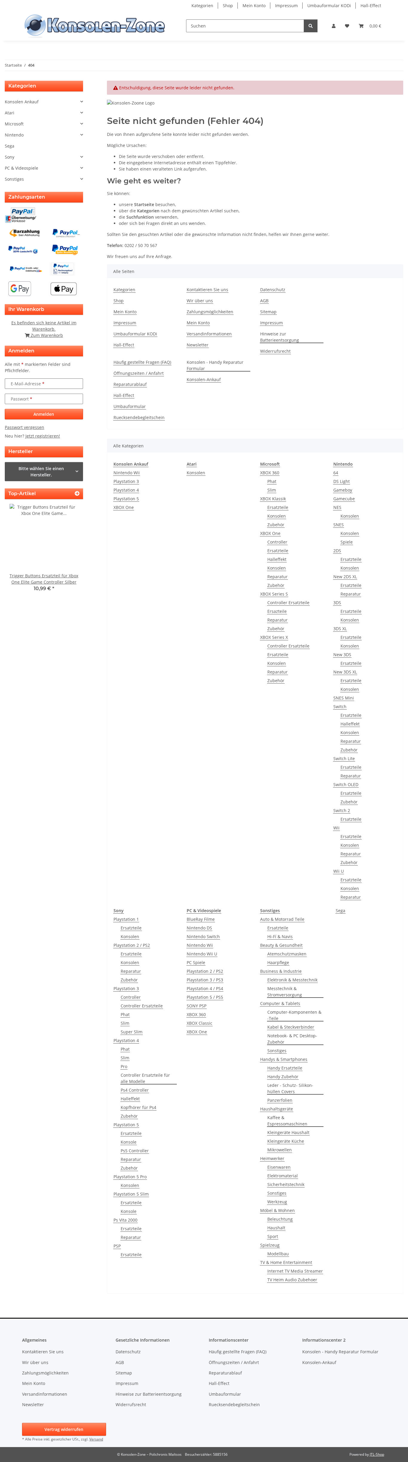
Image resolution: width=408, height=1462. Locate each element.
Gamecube (344, 498)
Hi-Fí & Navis (280, 936)
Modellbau (278, 1254)
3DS (337, 602)
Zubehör (275, 524)
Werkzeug (277, 1202)
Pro (124, 1066)
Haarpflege (278, 962)
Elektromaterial (282, 1176)
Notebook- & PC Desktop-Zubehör (292, 1039)
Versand (96, 1439)
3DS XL (340, 628)
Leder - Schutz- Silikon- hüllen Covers (290, 1088)
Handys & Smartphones (283, 1059)
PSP (117, 1246)
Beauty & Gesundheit (281, 945)
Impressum (286, 5)
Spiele (346, 542)
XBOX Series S (274, 594)
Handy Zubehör (282, 1076)
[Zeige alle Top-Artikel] (77, 493)
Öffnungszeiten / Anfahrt (138, 373)
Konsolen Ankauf (22, 102)
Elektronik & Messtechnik (292, 980)
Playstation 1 (126, 919)
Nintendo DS (199, 928)
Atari (9, 113)
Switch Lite (344, 758)
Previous (19, 551)
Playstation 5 (126, 498)
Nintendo (14, 135)
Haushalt (276, 1228)
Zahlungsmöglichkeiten (210, 312)
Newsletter (197, 345)
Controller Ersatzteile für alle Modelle (145, 1078)
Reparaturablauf (130, 384)
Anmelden (43, 414)
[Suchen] (310, 25)
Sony (9, 157)
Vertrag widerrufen (64, 1429)
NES (337, 507)
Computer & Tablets (280, 1003)
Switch (339, 706)
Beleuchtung (280, 1219)
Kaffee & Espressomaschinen (287, 1121)
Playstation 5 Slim (131, 1194)
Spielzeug (270, 1245)
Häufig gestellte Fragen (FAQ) (142, 362)
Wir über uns (200, 300)
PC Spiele (196, 962)
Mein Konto (254, 5)
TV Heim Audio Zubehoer (292, 1279)
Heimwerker (272, 1158)
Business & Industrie (281, 971)
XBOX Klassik (273, 498)
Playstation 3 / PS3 (205, 980)
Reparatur (277, 576)
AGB (264, 300)
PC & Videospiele (21, 168)
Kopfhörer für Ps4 (138, 1107)
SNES (338, 524)
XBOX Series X (274, 637)
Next (68, 551)
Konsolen (196, 472)
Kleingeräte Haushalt (288, 1132)
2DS (337, 550)
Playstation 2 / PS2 (131, 945)
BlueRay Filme (201, 919)
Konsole (128, 1142)
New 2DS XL (345, 576)
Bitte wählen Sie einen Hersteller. (41, 472)
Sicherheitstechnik (285, 1184)
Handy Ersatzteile (284, 1068)
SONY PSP (196, 1006)
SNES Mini (343, 698)
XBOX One (123, 507)
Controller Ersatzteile (288, 602)
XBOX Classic (199, 1023)
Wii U (338, 871)
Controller (277, 542)
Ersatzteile (277, 507)
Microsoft (14, 124)
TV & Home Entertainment (286, 1262)
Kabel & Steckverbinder (290, 1027)
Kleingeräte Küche (285, 1141)
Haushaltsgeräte (276, 1109)
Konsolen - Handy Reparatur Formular (215, 365)
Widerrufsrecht (275, 351)
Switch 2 (341, 810)
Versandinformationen (209, 334)
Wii (336, 828)
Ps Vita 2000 (125, 1220)
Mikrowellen (279, 1150)
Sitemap (268, 312)
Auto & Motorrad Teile (282, 919)
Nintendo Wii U (202, 954)
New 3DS (342, 654)
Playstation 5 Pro (130, 1176)
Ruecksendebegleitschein (139, 417)
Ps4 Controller (135, 1090)
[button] (333, 26)
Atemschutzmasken (286, 954)
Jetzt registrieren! (42, 436)
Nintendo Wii (126, 472)
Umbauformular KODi (329, 5)
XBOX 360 (269, 472)
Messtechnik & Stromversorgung (284, 992)
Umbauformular (129, 406)
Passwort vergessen (24, 427)
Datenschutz (272, 289)
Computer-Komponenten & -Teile (294, 1015)
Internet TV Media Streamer (295, 1271)
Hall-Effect (371, 5)
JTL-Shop (377, 1454)
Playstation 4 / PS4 (205, 988)
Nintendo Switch (203, 936)
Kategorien (202, 5)
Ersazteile (277, 611)
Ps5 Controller (135, 1150)
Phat (271, 481)
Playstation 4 (126, 490)
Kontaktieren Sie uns (207, 289)
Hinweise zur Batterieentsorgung (279, 337)
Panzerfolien (279, 1100)
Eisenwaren (279, 1167)
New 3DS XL (345, 672)
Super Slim (131, 1032)
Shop (228, 5)
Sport (272, 1236)
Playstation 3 (126, 481)
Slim (271, 490)
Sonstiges (276, 1050)
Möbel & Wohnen (277, 1210)
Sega (340, 910)
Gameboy (342, 490)
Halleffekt (276, 559)
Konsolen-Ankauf (204, 379)
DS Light (341, 481)
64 (335, 472)
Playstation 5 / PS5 (205, 997)
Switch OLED (345, 784)
